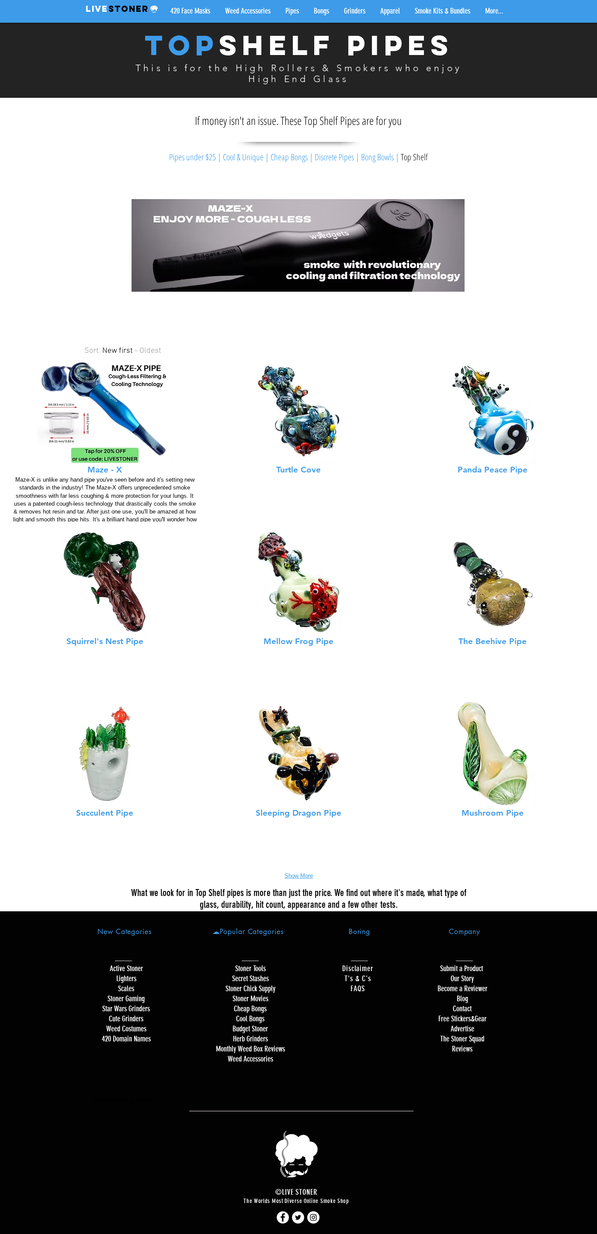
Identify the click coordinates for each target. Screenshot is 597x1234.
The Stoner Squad (462, 1039)
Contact (462, 1008)
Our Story (462, 978)
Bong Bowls (377, 157)
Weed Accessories (250, 1059)
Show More (299, 875)
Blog (462, 998)
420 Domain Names (126, 1039)
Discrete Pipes (334, 157)
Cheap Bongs (289, 157)
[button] (292, 11)
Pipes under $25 (192, 157)
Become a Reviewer (462, 988)
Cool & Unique (243, 157)
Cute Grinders (126, 1019)
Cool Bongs (250, 1019)
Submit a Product (462, 968)
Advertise (462, 1029)
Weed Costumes (126, 1029)
